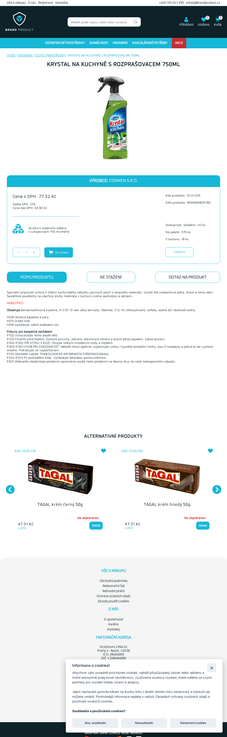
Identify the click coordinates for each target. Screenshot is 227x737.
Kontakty (61, 2)
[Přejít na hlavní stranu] (19, 29)
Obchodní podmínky (113, 581)
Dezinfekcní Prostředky (65, 43)
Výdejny (179, 251)
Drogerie (120, 43)
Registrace (45, 2)
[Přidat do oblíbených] (103, 450)
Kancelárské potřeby (149, 43)
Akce (179, 43)
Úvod (11, 55)
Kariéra (113, 624)
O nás (32, 2)
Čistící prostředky (50, 55)
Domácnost (98, 43)
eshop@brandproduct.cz (203, 2)
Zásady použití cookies (113, 601)
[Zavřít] (211, 667)
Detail (96, 525)
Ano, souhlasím (95, 723)
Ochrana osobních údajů (113, 596)
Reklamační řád (114, 586)
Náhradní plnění (113, 591)
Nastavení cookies (193, 723)
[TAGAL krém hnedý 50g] (167, 477)
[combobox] (104, 22)
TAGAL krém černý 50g (60, 505)
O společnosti (113, 619)
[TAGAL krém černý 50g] (60, 477)
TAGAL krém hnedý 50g (167, 505)
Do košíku (61, 252)
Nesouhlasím (144, 723)
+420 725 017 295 (171, 2)
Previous (8, 487)
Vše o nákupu (16, 2)
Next (214, 487)
